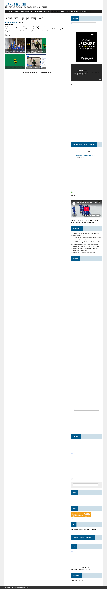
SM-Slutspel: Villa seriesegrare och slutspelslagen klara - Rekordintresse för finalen (15, 51)
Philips (73, 195)
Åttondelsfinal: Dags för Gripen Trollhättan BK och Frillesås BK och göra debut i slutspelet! (36, 51)
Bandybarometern (72, 11)
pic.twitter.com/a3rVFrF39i (82, 152)
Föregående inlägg (31, 72)
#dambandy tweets (77, 580)
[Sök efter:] (85, 485)
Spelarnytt (55, 11)
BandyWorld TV (84, 11)
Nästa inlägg (45, 72)
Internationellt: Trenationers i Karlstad (83, 252)
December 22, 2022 (80, 157)
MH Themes (26, 587)
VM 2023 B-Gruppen (26, 11)
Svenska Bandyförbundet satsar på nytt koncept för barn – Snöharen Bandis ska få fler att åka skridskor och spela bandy (85, 248)
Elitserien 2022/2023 (12, 11)
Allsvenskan (38, 11)
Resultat (46, 11)
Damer (63, 11)
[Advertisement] (86, 97)
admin (15, 22)
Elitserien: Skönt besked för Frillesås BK (15, 67)
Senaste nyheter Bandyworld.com (35, 67)
